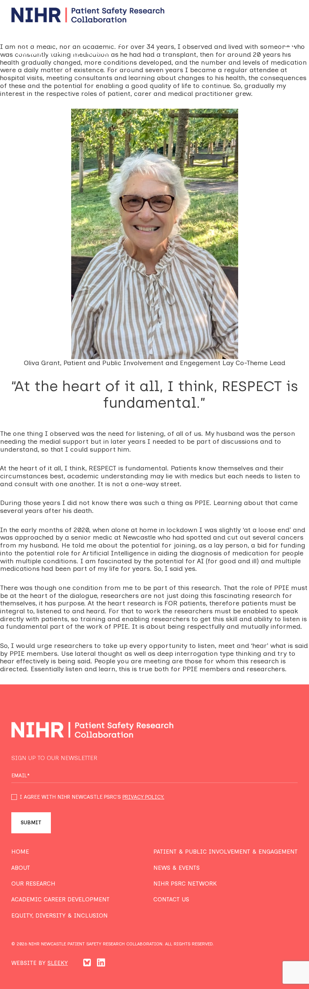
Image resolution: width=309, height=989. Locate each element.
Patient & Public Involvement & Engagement (225, 851)
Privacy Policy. (143, 797)
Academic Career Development (60, 899)
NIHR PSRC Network (185, 883)
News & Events (176, 867)
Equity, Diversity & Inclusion (59, 915)
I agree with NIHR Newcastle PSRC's (92, 797)
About (20, 867)
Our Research (33, 883)
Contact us (171, 899)
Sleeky (57, 963)
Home (20, 851)
